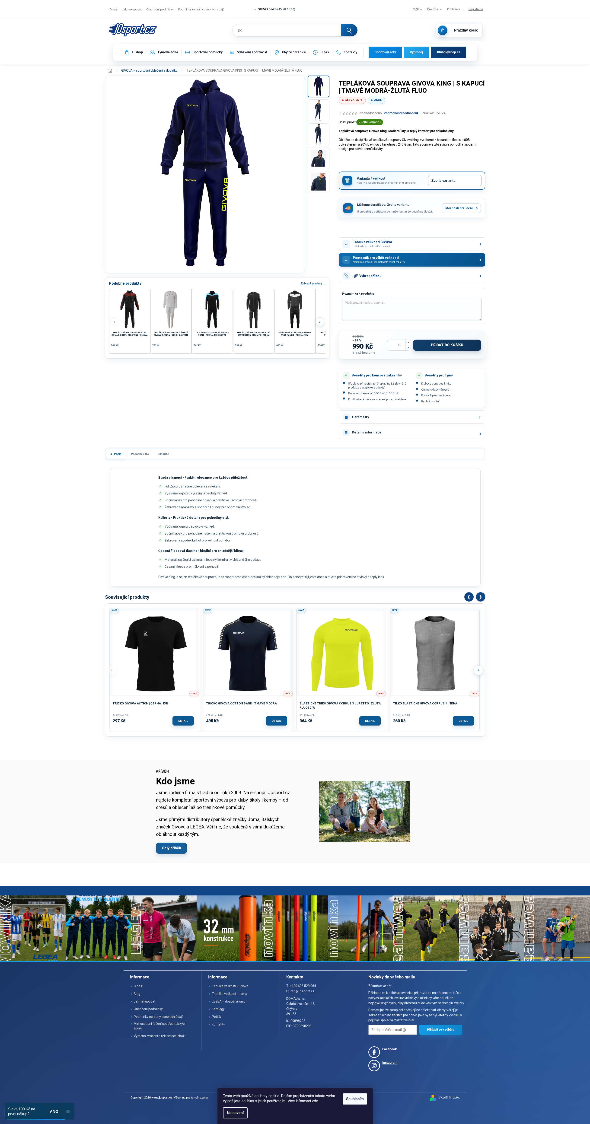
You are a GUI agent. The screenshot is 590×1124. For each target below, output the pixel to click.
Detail (183, 721)
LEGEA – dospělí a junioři (229, 1001)
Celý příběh (171, 848)
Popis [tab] (117, 454)
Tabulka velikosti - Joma (229, 994)
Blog (137, 994)
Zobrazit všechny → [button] (313, 283)
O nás (113, 9)
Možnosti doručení (459, 208)
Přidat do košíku (447, 345)
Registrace (476, 9)
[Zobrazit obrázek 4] (318, 158)
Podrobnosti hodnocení (401, 113)
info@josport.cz (302, 991)
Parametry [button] (360, 417)
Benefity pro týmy (439, 375)
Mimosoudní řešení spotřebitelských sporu (160, 1026)
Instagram (389, 1062)
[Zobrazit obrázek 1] (318, 86)
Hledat (349, 30)
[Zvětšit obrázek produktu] (205, 174)
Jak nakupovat (132, 9)
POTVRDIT (440, 1030)
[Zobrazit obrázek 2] (318, 110)
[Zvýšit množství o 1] (407, 342)
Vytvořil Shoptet (449, 1097)
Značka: (434, 113)
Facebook (389, 1049)
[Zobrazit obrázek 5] (318, 182)
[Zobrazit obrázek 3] (318, 134)
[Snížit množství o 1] (407, 347)
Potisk (216, 1017)
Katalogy (218, 1009)
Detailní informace (366, 432)
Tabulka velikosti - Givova (230, 986)
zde (315, 1101)
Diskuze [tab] (163, 454)
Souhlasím (355, 1099)
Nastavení (235, 1113)
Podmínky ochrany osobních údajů (201, 9)
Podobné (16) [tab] (140, 454)
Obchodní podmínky (160, 9)
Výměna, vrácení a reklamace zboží (159, 1036)
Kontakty (218, 1024)
